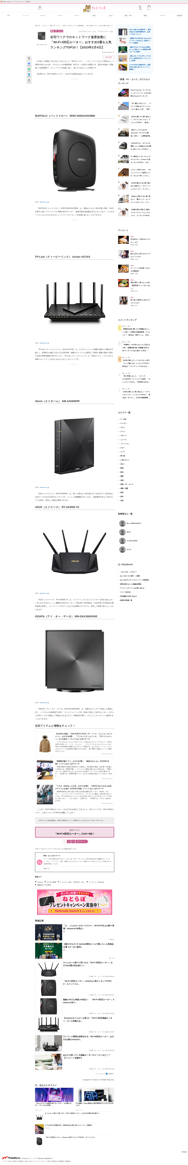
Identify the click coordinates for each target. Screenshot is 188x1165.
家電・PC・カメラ (57, 31)
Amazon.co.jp (44, 202)
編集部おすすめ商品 (44, 885)
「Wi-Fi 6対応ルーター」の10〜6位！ (74, 833)
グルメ (77, 15)
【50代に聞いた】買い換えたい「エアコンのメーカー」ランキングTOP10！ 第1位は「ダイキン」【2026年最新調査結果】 (141, 122)
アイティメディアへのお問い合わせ (131, 588)
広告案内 (21, 1161)
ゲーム (122, 431)
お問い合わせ (28, 1161)
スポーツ (123, 435)
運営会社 (55, 1161)
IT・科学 (123, 419)
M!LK (129, 532)
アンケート (123, 230)
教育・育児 (128, 15)
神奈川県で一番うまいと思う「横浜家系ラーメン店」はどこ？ (140, 285)
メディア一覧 (6, 1161)
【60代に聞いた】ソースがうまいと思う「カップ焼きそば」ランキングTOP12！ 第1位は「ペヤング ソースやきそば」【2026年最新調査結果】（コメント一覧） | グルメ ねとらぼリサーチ (137, 366)
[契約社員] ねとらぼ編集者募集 (129, 584)
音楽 (121, 500)
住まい (111, 15)
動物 (145, 15)
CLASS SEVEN (132, 541)
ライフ (122, 452)
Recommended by (101, 1073)
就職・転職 (124, 488)
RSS (49, 1161)
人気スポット (125, 460)
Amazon (40, 882)
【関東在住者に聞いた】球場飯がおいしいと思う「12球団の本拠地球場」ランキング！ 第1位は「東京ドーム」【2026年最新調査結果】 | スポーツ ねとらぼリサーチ (136, 335)
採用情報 (61, 1161)
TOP (8, 15)
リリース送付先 (124, 592)
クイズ (60, 15)
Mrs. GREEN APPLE (134, 523)
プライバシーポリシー (40, 1161)
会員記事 (179, 15)
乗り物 (122, 456)
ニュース (26, 15)
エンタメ (43, 15)
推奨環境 (67, 1161)
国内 (121, 472)
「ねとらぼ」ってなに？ (127, 572)
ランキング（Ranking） (97, 882)
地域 (94, 15)
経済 (121, 496)
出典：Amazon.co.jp (42, 44)
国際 (121, 476)
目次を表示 (108, 57)
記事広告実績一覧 (125, 600)
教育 (121, 492)
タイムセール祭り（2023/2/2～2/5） (72, 882)
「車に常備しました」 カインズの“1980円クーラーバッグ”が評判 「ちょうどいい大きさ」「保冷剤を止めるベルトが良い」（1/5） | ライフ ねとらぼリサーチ (136, 382)
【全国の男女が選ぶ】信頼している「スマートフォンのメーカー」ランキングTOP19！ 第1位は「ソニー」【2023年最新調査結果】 (141, 215)
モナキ (129, 549)
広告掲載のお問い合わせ (127, 596)
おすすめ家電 (51, 882)
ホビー (122, 448)
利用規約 (184, 1152)
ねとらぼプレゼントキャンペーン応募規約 (133, 580)
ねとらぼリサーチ (109, 52)
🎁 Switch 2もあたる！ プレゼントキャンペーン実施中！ (16, 1)
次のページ (81, 841)
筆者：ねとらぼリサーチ (51, 856)
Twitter (45, 868)
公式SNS (14, 1161)
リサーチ (162, 15)
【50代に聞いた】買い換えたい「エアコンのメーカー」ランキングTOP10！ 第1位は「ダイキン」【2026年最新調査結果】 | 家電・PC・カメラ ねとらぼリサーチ (136, 397)
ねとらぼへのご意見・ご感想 (129, 576)
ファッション (125, 443)
